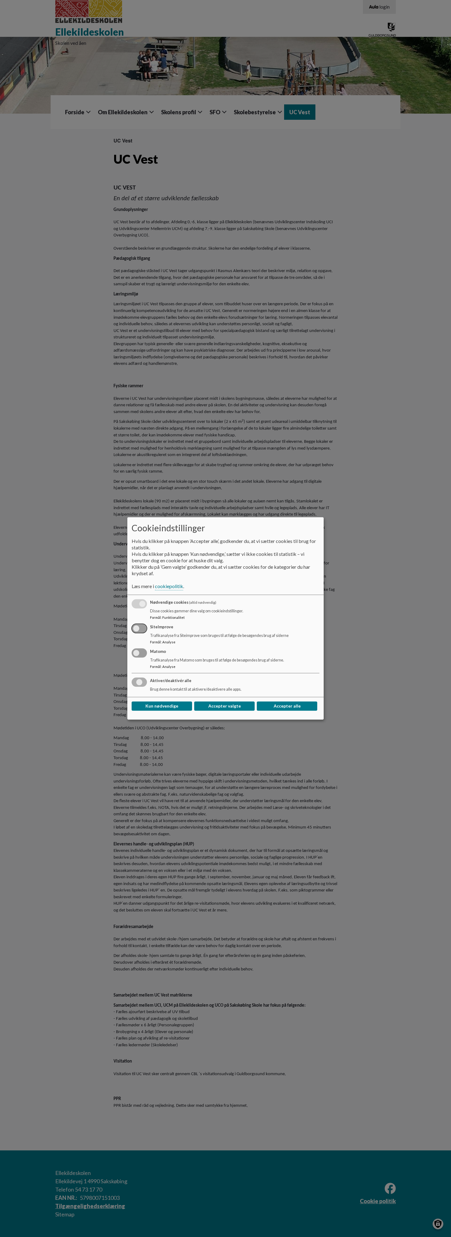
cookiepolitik (169, 586)
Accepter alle (287, 706)
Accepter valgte (224, 706)
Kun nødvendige (161, 706)
